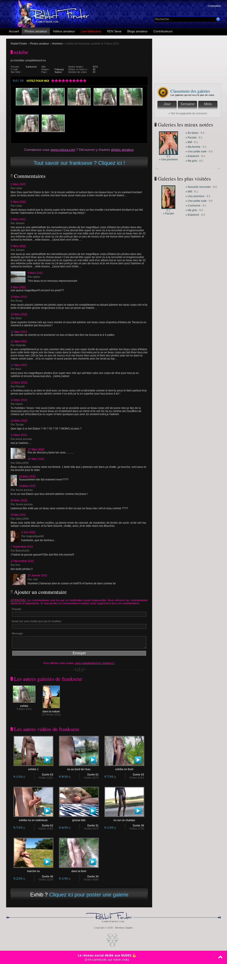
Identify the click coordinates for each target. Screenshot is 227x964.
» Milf (189, 142)
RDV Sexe (114, 31)
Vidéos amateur (64, 31)
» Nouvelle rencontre (198, 187)
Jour (167, 104)
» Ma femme (193, 146)
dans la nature (51, 711)
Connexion (214, 6)
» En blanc (192, 132)
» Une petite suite (196, 151)
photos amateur (122, 150)
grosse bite (79, 820)
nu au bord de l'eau (78, 769)
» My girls (192, 160)
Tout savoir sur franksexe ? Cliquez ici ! (79, 163)
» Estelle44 (192, 156)
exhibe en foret (124, 769)
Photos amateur (36, 31)
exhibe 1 (33, 769)
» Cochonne (193, 205)
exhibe (24, 705)
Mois (208, 104)
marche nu (33, 871)
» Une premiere (168, 159)
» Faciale (191, 137)
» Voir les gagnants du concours (187, 113)
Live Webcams (91, 31)
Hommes (57, 43)
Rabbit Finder (19, 43)
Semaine (187, 104)
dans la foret (78, 871)
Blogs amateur (137, 31)
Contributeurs (162, 31)
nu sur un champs (124, 820)
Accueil (14, 31)
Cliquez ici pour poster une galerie (88, 895)
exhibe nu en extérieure (33, 820)
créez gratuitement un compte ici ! (95, 663)
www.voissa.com (63, 150)
